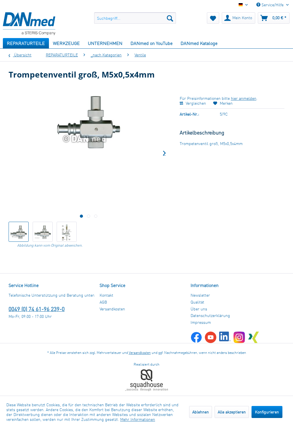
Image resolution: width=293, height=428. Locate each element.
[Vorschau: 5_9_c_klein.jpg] (19, 232)
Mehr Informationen (137, 419)
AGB (103, 302)
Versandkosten (112, 308)
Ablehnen (200, 411)
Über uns (199, 308)
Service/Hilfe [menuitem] (272, 4)
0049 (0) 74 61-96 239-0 (37, 309)
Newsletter (200, 295)
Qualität (197, 302)
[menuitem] (135, 18)
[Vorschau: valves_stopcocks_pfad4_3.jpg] (67, 232)
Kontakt (106, 295)
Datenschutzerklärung (210, 315)
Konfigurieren (267, 411)
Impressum (201, 322)
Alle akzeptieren (232, 411)
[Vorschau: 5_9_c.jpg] (43, 232)
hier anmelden (243, 98)
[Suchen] (170, 18)
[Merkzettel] (213, 18)
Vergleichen (195, 103)
